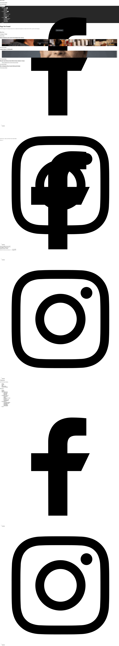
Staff (2, 385)
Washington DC (6, 16)
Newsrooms (3, 17)
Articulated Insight (6, 19)
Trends (3, 6)
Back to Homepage (59, 30)
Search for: (1, 249)
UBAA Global (2, 35)
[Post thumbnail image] (59, 45)
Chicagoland (5, 12)
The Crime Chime (6, 15)
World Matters (6, 21)
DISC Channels (4, 391)
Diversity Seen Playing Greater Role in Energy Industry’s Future (12, 60)
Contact (3, 384)
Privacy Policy (4, 386)
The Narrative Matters (7, 18)
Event (3, 22)
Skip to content (2, 0)
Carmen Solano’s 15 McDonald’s (6, 49)
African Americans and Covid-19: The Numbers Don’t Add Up (12, 37)
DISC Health (6, 8)
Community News (4, 11)
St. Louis (5, 14)
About (3, 383)
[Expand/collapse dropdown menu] (7, 7)
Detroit (5, 13)
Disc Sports (5, 9)
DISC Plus (5, 10)
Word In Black (6, 404)
